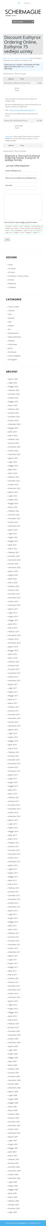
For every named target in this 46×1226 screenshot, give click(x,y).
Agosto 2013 (13, 865)
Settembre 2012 (14, 907)
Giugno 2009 (13, 1054)
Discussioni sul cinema (21, 58)
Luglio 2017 (12, 688)
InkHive (22, 1223)
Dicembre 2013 (14, 850)
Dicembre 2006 (14, 1167)
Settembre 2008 (14, 1088)
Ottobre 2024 (13, 420)
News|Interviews (14, 337)
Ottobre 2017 (13, 677)
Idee (9, 322)
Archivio (11, 280)
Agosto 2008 (13, 1091)
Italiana (11, 325)
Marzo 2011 (12, 975)
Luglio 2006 (12, 1182)
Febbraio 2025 (13, 409)
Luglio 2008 (12, 1095)
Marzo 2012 (12, 929)
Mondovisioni (13, 333)
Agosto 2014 (13, 820)
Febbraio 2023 (13, 477)
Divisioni (11, 318)
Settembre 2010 (14, 997)
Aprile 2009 (12, 1061)
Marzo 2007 (12, 1155)
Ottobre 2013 (13, 858)
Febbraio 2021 (13, 552)
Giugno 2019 (13, 616)
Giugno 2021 (13, 537)
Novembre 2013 (14, 854)
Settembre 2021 (14, 526)
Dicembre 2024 (14, 417)
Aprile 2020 (12, 579)
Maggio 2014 (13, 831)
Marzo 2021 (12, 548)
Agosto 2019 (13, 609)
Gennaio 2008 (13, 1118)
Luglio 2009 (12, 1050)
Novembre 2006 (14, 1171)
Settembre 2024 (14, 424)
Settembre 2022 (14, 488)
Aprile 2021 (12, 545)
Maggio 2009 (13, 1057)
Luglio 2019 (12, 613)
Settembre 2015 (14, 771)
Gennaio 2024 (13, 443)
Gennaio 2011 (13, 982)
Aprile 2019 (12, 624)
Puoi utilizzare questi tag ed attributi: (21, 222)
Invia (7, 239)
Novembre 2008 (14, 1080)
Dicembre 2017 (14, 669)
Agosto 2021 (13, 530)
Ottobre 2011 (13, 948)
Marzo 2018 (12, 658)
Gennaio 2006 (13, 1204)
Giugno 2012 (13, 918)
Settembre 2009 (14, 1042)
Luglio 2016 (12, 733)
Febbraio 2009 (13, 1069)
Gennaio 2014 (13, 846)
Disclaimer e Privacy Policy (18, 276)
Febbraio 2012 (13, 933)
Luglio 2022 (12, 496)
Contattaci (12, 287)
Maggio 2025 (13, 401)
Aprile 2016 (12, 745)
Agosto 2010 (13, 1001)
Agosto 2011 (13, 956)
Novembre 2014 (14, 809)
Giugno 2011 (13, 963)
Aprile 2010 (12, 1016)
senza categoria (14, 356)
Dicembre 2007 (14, 1122)
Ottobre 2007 (13, 1129)
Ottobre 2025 (13, 398)
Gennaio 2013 (13, 892)
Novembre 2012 (14, 899)
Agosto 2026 (13, 379)
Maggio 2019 (13, 620)
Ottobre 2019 (13, 601)
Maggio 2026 (13, 386)
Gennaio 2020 (13, 590)
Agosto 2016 (13, 729)
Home (5, 58)
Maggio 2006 (13, 1189)
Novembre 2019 (14, 598)
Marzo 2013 (12, 884)
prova (10, 348)
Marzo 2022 (12, 507)
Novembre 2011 (14, 944)
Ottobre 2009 (13, 1039)
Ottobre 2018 (13, 639)
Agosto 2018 (13, 647)
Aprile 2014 (12, 835)
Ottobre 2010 (13, 993)
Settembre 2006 (14, 1178)
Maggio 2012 (13, 922)
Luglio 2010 (12, 1005)
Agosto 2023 (13, 458)
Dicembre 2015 (14, 760)
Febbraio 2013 (13, 888)
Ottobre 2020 (13, 564)
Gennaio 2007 (13, 1163)
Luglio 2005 (12, 1212)
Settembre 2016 (14, 726)
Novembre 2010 (14, 990)
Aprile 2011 (12, 971)
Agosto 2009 (13, 1046)
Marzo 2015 (12, 794)
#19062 (39, 83)
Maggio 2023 (13, 466)
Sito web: (9, 185)
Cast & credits (13, 307)
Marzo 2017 (12, 703)
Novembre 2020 (14, 560)
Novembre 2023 (14, 447)
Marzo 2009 (12, 1065)
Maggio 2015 (13, 786)
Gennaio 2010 (13, 1027)
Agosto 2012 (13, 910)
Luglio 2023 (12, 462)
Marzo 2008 (12, 1110)
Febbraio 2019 (13, 631)
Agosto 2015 (13, 775)
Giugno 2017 (13, 692)
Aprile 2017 (12, 699)
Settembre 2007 (14, 1133)
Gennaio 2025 (13, 413)
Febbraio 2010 (13, 1024)
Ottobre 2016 (13, 722)
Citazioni (11, 310)
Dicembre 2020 (14, 556)
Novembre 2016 (14, 718)
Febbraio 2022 (13, 511)
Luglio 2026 (12, 383)
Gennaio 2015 (13, 801)
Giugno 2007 (13, 1144)
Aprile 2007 (12, 1152)
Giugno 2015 (13, 782)
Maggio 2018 (13, 650)
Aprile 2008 (12, 1106)
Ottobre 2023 (13, 450)
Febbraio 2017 (13, 707)
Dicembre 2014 (14, 805)
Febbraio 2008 (13, 1114)
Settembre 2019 (14, 605)
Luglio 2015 (12, 778)
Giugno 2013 (13, 873)
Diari (10, 314)
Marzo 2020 (12, 582)
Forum (10, 58)
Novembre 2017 (14, 673)
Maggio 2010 (13, 1012)
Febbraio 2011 (13, 978)
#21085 (39, 121)
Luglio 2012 (12, 914)
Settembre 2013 (14, 861)
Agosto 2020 (13, 571)
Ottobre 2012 (13, 903)
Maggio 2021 (13, 541)
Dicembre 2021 (14, 515)
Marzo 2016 (12, 748)
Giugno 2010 (13, 1008)
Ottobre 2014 (13, 812)
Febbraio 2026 (13, 390)
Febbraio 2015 (13, 797)
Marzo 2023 (12, 473)
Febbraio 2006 (13, 1201)
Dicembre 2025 (14, 394)
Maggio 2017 (13, 696)
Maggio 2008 (13, 1103)
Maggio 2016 (13, 741)
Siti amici (11, 272)
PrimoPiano (12, 344)
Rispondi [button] (28, 83)
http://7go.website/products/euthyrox (22, 110)
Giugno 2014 (13, 827)
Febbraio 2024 (13, 439)
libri (9, 329)
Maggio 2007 (13, 1148)
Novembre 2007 (14, 1125)
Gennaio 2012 (13, 937)
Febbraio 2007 (13, 1159)
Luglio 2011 (12, 959)
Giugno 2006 (13, 1186)
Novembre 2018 (14, 635)
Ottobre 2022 (13, 484)
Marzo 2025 (12, 405)
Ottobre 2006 (13, 1174)
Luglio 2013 (12, 869)
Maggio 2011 (13, 967)
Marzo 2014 (12, 839)
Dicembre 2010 (14, 986)
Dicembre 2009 (14, 1031)
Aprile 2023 (12, 469)
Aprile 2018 (12, 654)
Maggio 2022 (13, 503)
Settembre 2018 (14, 643)
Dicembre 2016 (14, 714)
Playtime (11, 341)
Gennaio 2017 (13, 711)
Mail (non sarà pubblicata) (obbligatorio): (21, 178)
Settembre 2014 (14, 816)
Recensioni (12, 352)
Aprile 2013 (12, 880)
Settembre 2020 (14, 567)
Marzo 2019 (12, 628)
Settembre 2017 (14, 680)
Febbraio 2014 (13, 843)
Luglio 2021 (12, 533)
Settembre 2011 (14, 952)
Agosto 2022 (13, 492)
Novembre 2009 (14, 1035)
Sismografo (12, 359)
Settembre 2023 (14, 454)
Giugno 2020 (13, 575)
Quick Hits (8, 136)
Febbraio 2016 (13, 752)
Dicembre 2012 (14, 895)
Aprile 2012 (12, 926)
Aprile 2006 (12, 1193)
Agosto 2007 (13, 1137)
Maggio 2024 (13, 428)
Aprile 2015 (12, 790)
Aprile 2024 (12, 432)
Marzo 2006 (12, 1197)
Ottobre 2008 (13, 1084)
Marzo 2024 (12, 435)
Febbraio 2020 (13, 586)
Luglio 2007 (12, 1140)
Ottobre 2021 (13, 522)
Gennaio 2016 (13, 756)
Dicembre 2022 (14, 481)
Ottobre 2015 (13, 767)
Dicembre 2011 (14, 941)
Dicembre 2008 (14, 1076)
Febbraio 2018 (13, 662)
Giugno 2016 (13, 737)
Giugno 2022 (13, 499)
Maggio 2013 (13, 876)
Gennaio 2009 (13, 1073)
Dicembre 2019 (14, 594)
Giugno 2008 (13, 1099)
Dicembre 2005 (14, 1208)
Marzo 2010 (12, 1020)
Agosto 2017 (13, 684)
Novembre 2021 (14, 518)
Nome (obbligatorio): (13, 171)
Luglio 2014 (12, 824)
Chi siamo (12, 268)
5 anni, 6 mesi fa (26, 67)
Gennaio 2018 (13, 665)
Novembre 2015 (14, 763)
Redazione (12, 283)
